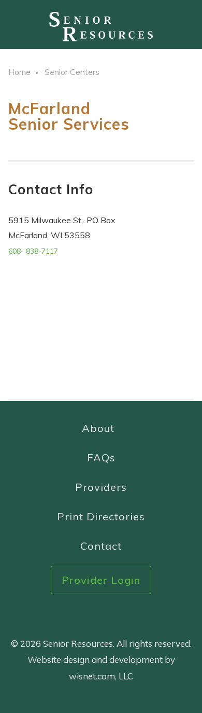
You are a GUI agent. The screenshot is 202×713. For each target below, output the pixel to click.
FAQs (101, 457)
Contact (101, 545)
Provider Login (101, 580)
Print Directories (101, 516)
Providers (101, 487)
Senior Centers (72, 72)
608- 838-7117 (33, 251)
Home (19, 72)
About (98, 428)
